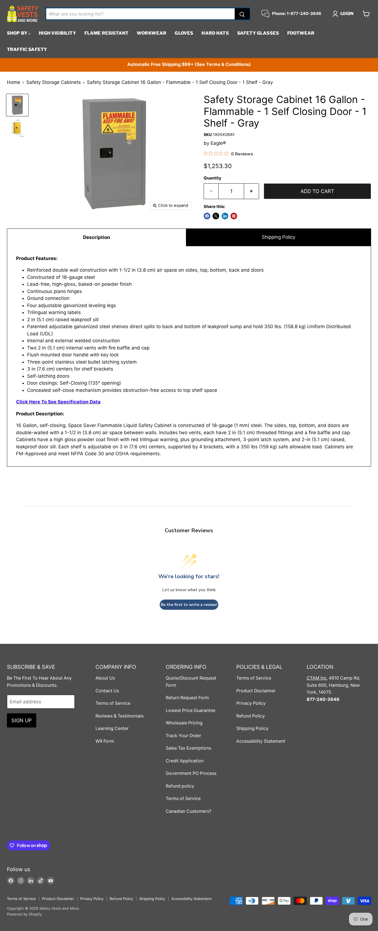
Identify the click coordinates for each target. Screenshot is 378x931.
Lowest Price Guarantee (190, 710)
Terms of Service (112, 703)
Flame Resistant (106, 33)
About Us (105, 678)
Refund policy (180, 786)
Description (96, 237)
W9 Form (104, 741)
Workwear (151, 33)
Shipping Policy (278, 237)
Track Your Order (183, 735)
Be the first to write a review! (189, 604)
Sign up (21, 720)
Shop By (17, 33)
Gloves (184, 33)
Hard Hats (215, 33)
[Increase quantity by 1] (251, 191)
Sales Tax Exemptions (188, 748)
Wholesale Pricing (184, 723)
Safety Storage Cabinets (53, 82)
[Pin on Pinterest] (234, 216)
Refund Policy (250, 716)
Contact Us (107, 690)
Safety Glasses (258, 33)
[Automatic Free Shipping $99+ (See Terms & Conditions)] (189, 64)
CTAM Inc (317, 678)
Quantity (212, 178)
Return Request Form (187, 697)
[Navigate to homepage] (22, 14)
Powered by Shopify (24, 914)
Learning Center (112, 728)
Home (13, 82)
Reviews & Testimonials (119, 716)
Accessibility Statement (260, 741)
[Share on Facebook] (207, 216)
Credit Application (185, 760)
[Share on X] (216, 216)
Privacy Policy (251, 703)
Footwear (300, 33)
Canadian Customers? (188, 811)
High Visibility (57, 33)
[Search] (242, 13)
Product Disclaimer (256, 690)
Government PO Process (191, 773)
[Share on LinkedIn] (225, 216)
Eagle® (218, 143)
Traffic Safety (27, 49)
